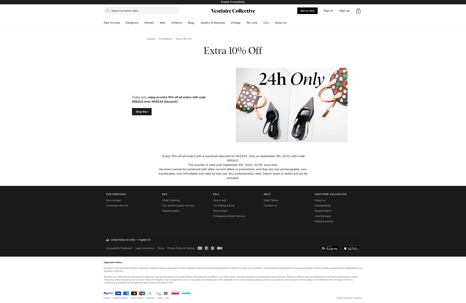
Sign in (328, 11)
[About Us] (289, 22)
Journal (151, 39)
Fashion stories (324, 221)
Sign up (344, 11)
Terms (160, 248)
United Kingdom (120, 298)
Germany (150, 298)
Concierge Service (117, 206)
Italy (167, 298)
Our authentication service (178, 206)
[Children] (184, 22)
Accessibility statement (119, 248)
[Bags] (197, 22)
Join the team (323, 216)
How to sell (219, 200)
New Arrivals (112, 23)
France (107, 298)
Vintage (235, 23)
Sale (266, 23)
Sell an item (307, 11)
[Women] (156, 22)
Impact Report (323, 211)
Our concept (113, 200)
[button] (358, 10)
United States (137, 298)
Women (149, 23)
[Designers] (141, 22)
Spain (160, 298)
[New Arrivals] (122, 22)
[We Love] (260, 22)
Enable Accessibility (233, 2)
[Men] (168, 22)
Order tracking (171, 200)
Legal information (145, 248)
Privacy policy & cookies (181, 248)
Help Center (271, 200)
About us (320, 200)
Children (176, 23)
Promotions (165, 39)
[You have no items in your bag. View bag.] (358, 10)
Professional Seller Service (229, 216)
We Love (251, 23)
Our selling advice (223, 206)
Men (162, 23)
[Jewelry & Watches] (227, 22)
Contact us (270, 206)
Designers (132, 23)
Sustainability (323, 206)
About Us (281, 23)
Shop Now (142, 111)
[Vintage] (243, 22)
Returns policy (170, 211)
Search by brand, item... (125, 11)
